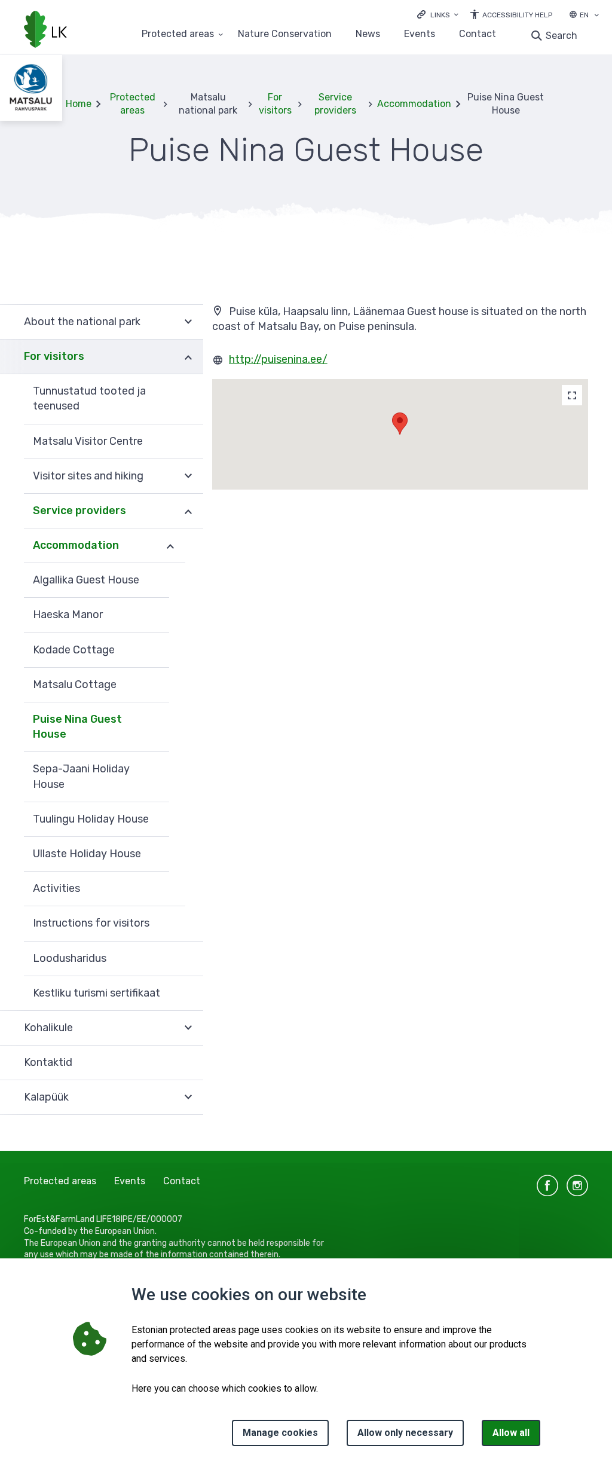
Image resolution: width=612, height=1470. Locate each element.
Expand (188, 322)
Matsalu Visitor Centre (88, 441)
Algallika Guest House (86, 579)
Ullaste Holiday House (87, 853)
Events (419, 34)
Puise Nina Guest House (77, 727)
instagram (577, 1185)
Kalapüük (46, 1097)
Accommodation (414, 103)
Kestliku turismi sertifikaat (96, 993)
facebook (547, 1185)
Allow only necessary (405, 1432)
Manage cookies (280, 1432)
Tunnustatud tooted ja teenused (89, 398)
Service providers (335, 103)
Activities (56, 888)
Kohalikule (48, 1027)
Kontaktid (48, 1062)
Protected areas (178, 34)
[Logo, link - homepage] (45, 30)
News (368, 34)
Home (78, 103)
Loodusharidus (69, 958)
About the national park (82, 321)
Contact (477, 34)
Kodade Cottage (74, 649)
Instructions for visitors (91, 923)
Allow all (511, 1432)
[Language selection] (596, 16)
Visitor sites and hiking (88, 475)
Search (561, 35)
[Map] (572, 395)
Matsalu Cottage (75, 684)
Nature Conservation (285, 34)
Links (440, 15)
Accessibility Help (517, 15)
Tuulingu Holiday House (91, 819)
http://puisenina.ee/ (278, 359)
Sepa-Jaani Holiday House (81, 776)
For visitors (275, 103)
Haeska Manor (68, 614)
